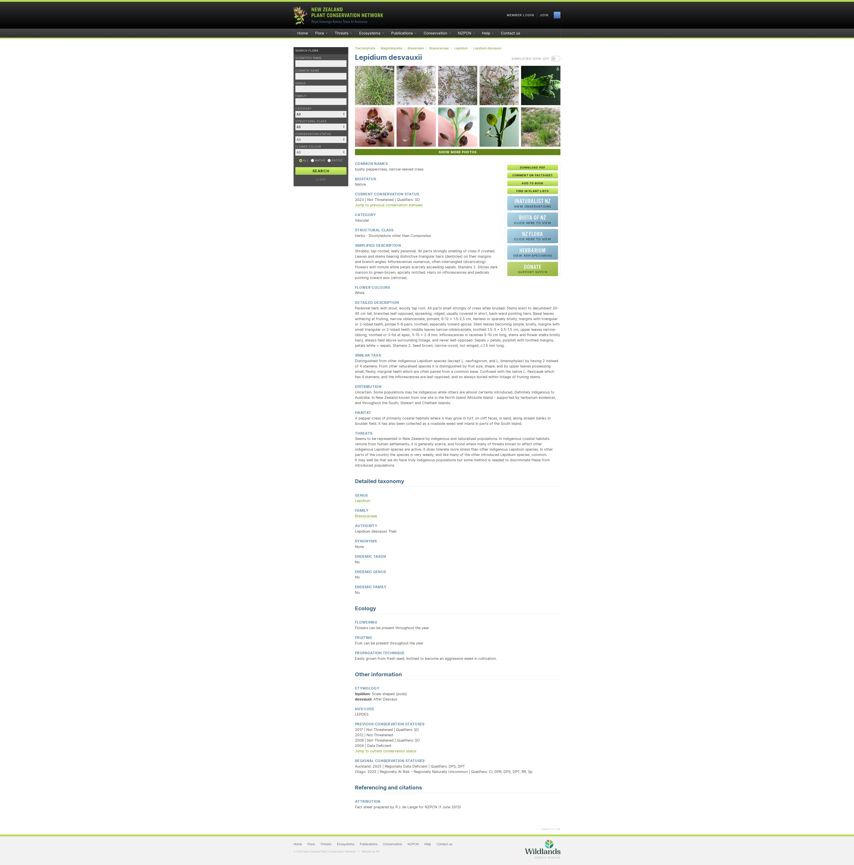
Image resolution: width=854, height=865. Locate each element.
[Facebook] (557, 15)
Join (544, 15)
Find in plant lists (532, 191)
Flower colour (308, 146)
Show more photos (458, 152)
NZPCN (464, 33)
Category (303, 108)
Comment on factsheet (532, 175)
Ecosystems (370, 33)
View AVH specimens (532, 252)
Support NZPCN (533, 269)
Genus (300, 83)
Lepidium (362, 500)
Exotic (337, 160)
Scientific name (308, 58)
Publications (402, 33)
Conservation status (313, 134)
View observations (532, 203)
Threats (341, 33)
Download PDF (532, 167)
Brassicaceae (366, 516)
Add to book (532, 183)
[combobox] (320, 139)
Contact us (510, 33)
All (305, 160)
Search (321, 171)
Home (302, 33)
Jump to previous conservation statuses (389, 205)
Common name (307, 70)
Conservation (435, 33)
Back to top (550, 829)
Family (300, 96)
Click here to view (532, 219)
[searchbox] (318, 139)
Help (486, 33)
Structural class (311, 121)
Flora (319, 33)
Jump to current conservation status (385, 751)
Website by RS (371, 851)
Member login (520, 15)
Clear (321, 179)
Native (320, 160)
